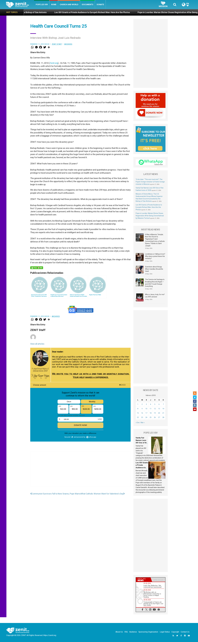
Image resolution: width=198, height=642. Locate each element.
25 (150, 417)
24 (146, 417)
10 (146, 409)
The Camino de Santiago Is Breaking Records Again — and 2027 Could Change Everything (154, 283)
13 (159, 409)
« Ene (138, 422)
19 (155, 413)
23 (142, 417)
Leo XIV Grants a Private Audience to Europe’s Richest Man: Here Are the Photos (58, 12)
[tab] (143, 579)
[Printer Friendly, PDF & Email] (36, 267)
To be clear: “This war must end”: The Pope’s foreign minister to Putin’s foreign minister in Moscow (150, 181)
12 (155, 409)
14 (163, 409)
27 (159, 417)
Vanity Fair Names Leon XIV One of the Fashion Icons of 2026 (142, 443)
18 (150, 413)
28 (163, 417)
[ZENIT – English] (20, 4)
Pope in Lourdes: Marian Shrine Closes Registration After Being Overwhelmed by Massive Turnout (150, 12)
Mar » (143, 422)
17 (146, 413)
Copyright (175, 632)
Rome (53, 4)
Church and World (69, 4)
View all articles (37, 344)
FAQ (126, 632)
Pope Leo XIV (42, 4)
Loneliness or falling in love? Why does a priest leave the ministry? (155, 256)
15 (138, 413)
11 (150, 409)
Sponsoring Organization (148, 632)
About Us (119, 632)
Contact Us (185, 632)
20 (159, 413)
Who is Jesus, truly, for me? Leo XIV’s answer (155, 296)
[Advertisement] (80, 471)
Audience (133, 632)
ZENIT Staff (57, 44)
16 (142, 413)
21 (163, 413)
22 (138, 417)
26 (155, 417)
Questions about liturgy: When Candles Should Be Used (154, 269)
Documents (87, 4)
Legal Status (165, 632)
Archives (68, 44)
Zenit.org (54, 63)
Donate (100, 4)
